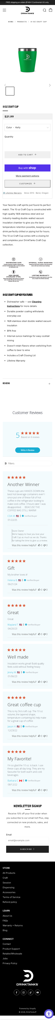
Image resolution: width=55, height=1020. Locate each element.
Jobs (5, 958)
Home (10, 22)
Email (9, 834)
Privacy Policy (10, 963)
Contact (7, 944)
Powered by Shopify (27, 1008)
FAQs (5, 920)
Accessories (9, 892)
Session (7, 882)
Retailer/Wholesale (12, 953)
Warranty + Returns (13, 925)
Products (22, 22)
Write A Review (27, 450)
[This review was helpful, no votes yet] (39, 545)
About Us (7, 915)
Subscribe (26, 849)
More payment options (27, 175)
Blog (5, 930)
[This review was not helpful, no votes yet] (44, 545)
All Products (9, 873)
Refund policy (10, 902)
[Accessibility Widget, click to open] (49, 1014)
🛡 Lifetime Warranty (12, 193)
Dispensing (8, 887)
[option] (27, 51)
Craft (5, 877)
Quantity (9, 136)
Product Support (11, 948)
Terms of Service (11, 897)
